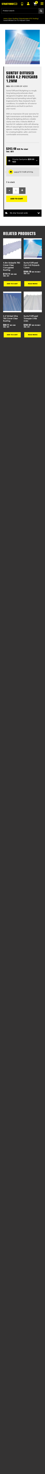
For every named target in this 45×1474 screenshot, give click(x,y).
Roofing (15, 18)
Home (5, 18)
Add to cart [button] (12, 283)
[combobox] (19, 11)
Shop (10, 18)
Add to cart (16, 199)
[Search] (41, 11)
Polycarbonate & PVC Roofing (28, 18)
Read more (33, 283)
